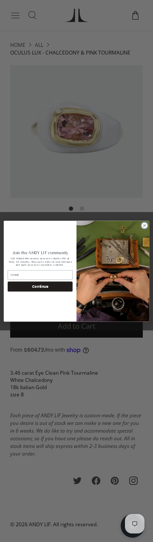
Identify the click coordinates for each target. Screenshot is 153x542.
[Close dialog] (144, 225)
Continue (40, 286)
